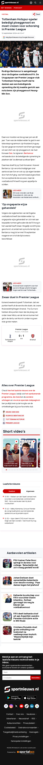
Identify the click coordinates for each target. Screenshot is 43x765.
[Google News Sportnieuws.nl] (37, 706)
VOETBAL (5, 14)
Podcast (18, 8)
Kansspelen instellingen (21, 741)
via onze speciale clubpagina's (26, 400)
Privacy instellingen (21, 736)
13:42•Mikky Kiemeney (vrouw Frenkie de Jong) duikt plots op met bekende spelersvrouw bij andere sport (20, 510)
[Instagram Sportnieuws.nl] (11, 706)
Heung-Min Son (12, 412)
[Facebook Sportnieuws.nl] (6, 706)
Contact (9, 714)
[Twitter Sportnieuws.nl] (16, 706)
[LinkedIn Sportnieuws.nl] (32, 706)
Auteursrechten (14, 723)
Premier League (12, 423)
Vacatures (30, 714)
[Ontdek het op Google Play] (14, 698)
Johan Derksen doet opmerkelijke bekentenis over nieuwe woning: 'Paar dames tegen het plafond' (26, 581)
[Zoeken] (35, 2)
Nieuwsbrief (24, 718)
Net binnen (6, 8)
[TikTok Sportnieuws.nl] (27, 706)
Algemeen (30, 491)
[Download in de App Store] (30, 698)
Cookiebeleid (9, 727)
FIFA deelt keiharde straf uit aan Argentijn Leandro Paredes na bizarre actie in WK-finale (26, 617)
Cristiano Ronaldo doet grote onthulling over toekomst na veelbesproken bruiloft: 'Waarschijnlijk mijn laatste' (25, 633)
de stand (17, 397)
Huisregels (33, 732)
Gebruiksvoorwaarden (27, 727)
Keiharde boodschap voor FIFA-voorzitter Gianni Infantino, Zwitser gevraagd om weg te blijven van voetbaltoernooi (26, 601)
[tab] (6, 469)
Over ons (20, 714)
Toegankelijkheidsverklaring (15, 732)
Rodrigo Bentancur (15, 416)
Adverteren (11, 718)
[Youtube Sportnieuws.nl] (21, 706)
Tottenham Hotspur (15, 419)
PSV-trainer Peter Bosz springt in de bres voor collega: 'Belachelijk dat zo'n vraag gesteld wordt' (26, 564)
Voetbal (12, 491)
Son (10, 153)
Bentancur (28, 153)
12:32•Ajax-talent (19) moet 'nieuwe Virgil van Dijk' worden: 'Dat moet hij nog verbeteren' (20, 520)
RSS (33, 718)
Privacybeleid (29, 723)
